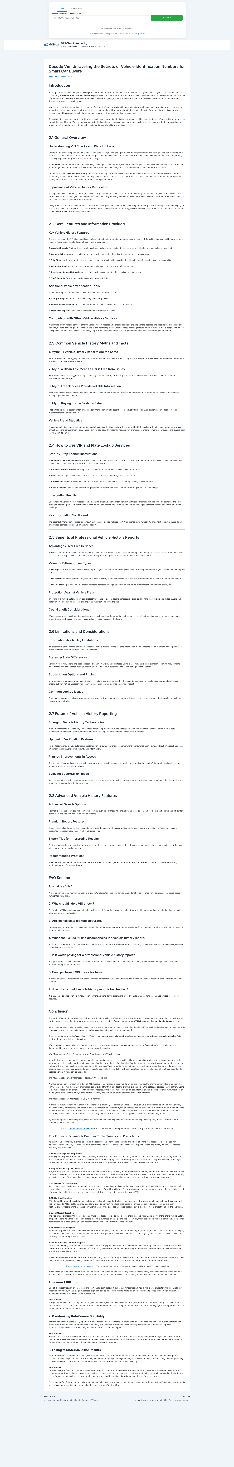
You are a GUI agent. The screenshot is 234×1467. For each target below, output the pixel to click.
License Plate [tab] (76, 8)
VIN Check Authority (74, 43)
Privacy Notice (139, 34)
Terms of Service (124, 34)
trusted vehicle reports (79, 1128)
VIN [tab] (62, 8)
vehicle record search (82, 1266)
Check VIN (166, 17)
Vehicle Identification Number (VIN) (66, 13)
